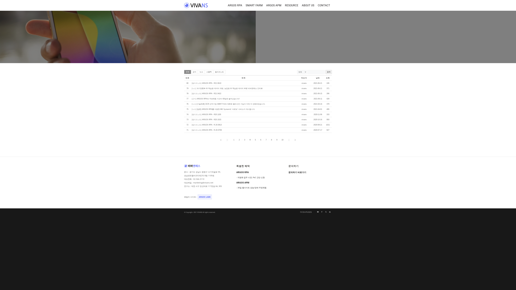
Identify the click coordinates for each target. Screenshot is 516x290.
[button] (304, 83)
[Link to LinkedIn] (330, 212)
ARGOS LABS (205, 197)
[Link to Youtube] (318, 212)
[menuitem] (235, 5)
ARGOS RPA (242, 172)
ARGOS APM (242, 182)
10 (282, 140)
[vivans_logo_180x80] (196, 5)
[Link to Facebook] (322, 212)
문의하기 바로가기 (297, 172)
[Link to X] (326, 212)
